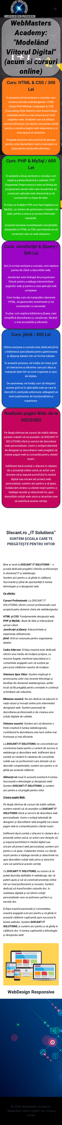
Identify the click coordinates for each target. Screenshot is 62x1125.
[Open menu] (55, 8)
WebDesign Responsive (31, 992)
